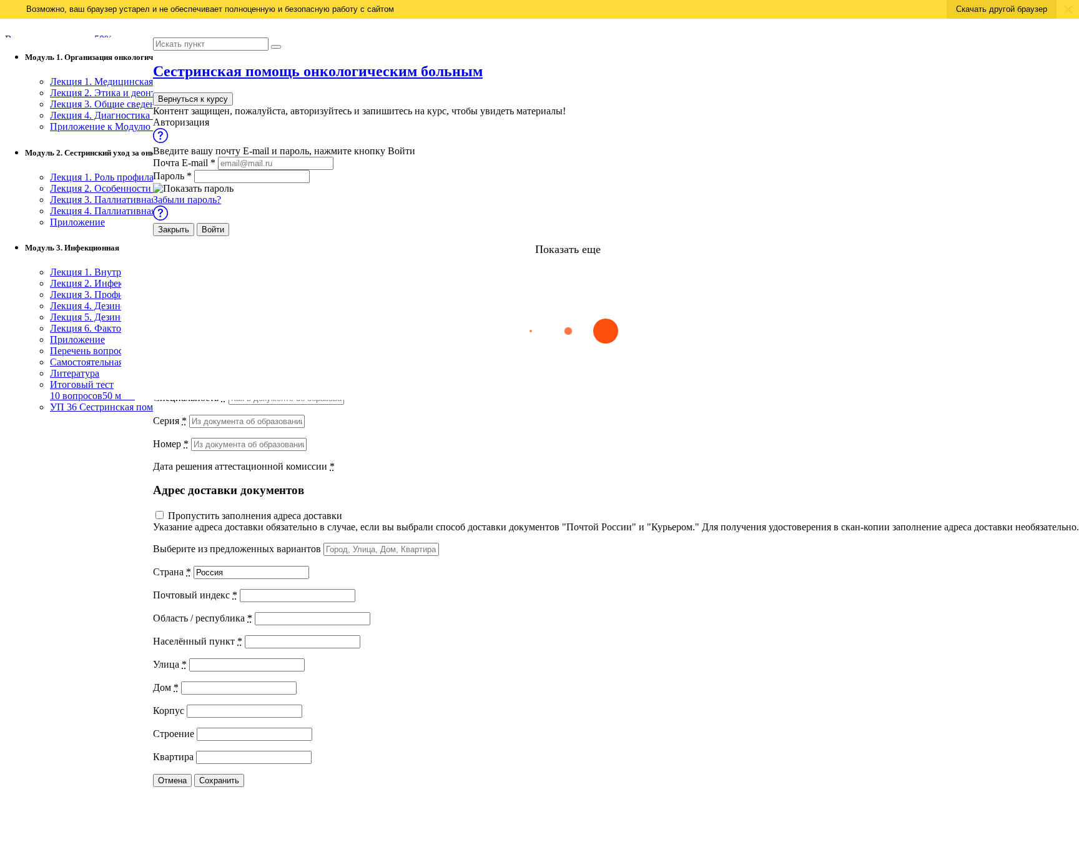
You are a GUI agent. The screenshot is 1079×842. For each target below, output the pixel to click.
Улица (170, 664)
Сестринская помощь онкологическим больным (318, 71)
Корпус (168, 710)
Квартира (173, 756)
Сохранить (219, 780)
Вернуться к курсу (193, 99)
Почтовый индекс (195, 595)
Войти (213, 229)
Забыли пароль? (187, 199)
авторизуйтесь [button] (321, 111)
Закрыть (173, 229)
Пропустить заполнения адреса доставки (255, 515)
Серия (170, 420)
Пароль (172, 176)
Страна (172, 572)
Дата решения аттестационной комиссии (244, 466)
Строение (173, 733)
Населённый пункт (197, 641)
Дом (166, 687)
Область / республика (202, 618)
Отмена (172, 780)
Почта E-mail (184, 162)
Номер (171, 443)
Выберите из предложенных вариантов (237, 548)
